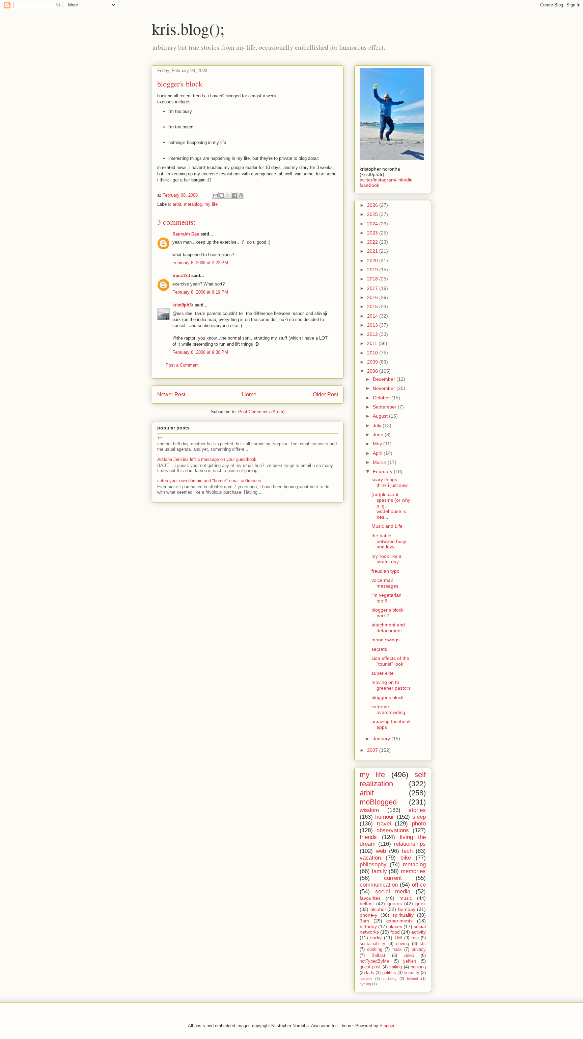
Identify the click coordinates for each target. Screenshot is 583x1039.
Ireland (412, 978)
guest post (370, 967)
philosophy (373, 864)
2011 (373, 343)
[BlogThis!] (221, 195)
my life (211, 204)
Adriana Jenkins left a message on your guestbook (206, 459)
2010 (373, 352)
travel (384, 823)
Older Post (325, 394)
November (384, 388)
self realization (393, 779)
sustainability (372, 943)
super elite (382, 673)
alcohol (378, 909)
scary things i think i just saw (389, 482)
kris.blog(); (188, 28)
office (419, 885)
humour (384, 817)
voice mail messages (384, 583)
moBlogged (378, 802)
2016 (373, 297)
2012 (373, 334)
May (378, 443)
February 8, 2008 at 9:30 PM (200, 352)
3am (364, 920)
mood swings (385, 639)
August (381, 416)
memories (413, 871)
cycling (365, 984)
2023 (373, 233)
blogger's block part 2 (387, 612)
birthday (368, 926)
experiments (399, 920)
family (379, 871)
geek (420, 903)
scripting (389, 978)
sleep (419, 817)
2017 (373, 288)
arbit (177, 204)
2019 (373, 269)
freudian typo (385, 571)
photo (419, 823)
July (378, 425)
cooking (374, 949)
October (382, 397)
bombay (406, 909)
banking (418, 967)
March (380, 462)
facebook (369, 185)
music (405, 898)
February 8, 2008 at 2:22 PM (200, 262)
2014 (373, 316)
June (379, 434)
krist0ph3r (182, 304)
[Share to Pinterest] (241, 195)
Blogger (387, 1025)
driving (402, 943)
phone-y (368, 915)
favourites (370, 898)
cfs (423, 943)
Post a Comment (182, 365)
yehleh (409, 961)
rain (415, 938)
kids (370, 972)
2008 (373, 371)
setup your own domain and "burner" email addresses (209, 480)
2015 (373, 306)
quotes (394, 903)
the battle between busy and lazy (388, 541)
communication (379, 885)
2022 (373, 242)
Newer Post (171, 394)
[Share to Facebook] (234, 195)
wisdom (369, 810)
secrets (379, 649)
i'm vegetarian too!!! (386, 597)
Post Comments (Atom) (261, 411)
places (395, 926)
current (393, 878)
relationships (410, 844)
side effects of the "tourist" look (390, 661)
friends (368, 837)
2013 (373, 325)
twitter (366, 179)
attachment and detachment (388, 627)
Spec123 (181, 275)
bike (405, 858)
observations (393, 830)
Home (249, 394)
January (382, 738)
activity (418, 932)
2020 (373, 260)
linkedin (404, 179)
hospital (366, 978)
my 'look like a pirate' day (386, 559)
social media (393, 891)
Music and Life (386, 526)
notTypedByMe (374, 961)
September (385, 407)
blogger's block (387, 697)
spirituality (403, 915)
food (395, 932)
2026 (373, 205)
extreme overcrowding (388, 709)
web (381, 851)
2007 (373, 750)
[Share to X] (228, 195)
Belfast (378, 955)
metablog (193, 204)
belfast (367, 903)
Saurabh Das (185, 234)
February (383, 471)
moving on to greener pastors (391, 685)
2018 (373, 278)
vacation (370, 858)
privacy (419, 949)
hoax (397, 949)
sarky (376, 937)
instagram (384, 179)
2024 (373, 223)
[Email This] (215, 195)
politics (389, 972)
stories (417, 810)
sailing (395, 967)
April (378, 453)
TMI (398, 938)
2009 (373, 362)
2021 (373, 251)
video (409, 955)
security (411, 972)
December (384, 379)
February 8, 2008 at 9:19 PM (200, 292)
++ (160, 437)
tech (407, 851)
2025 (373, 214)
